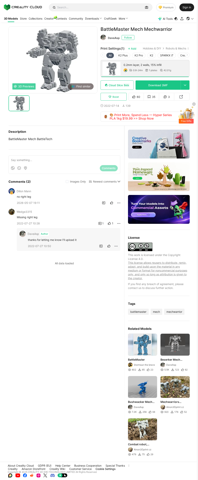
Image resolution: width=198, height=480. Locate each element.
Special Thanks (115, 465)
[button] (190, 19)
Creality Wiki (57, 469)
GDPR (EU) (44, 465)
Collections (35, 18)
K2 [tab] (151, 55)
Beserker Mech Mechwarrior (170, 360)
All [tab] (110, 55)
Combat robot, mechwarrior (137, 444)
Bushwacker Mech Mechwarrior (140, 402)
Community (76, 18)
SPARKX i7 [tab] (166, 55)
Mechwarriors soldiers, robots (171, 402)
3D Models (11, 18)
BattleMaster (136, 359)
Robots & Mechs (176, 48)
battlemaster (138, 311)
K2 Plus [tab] (123, 55)
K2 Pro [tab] (139, 55)
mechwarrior (174, 311)
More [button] (122, 18)
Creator (49, 18)
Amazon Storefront (33, 469)
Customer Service (80, 469)
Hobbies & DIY (152, 48)
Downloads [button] (92, 18)
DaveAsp (114, 38)
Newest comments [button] (105, 181)
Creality (13, 469)
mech (156, 311)
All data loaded (64, 263)
